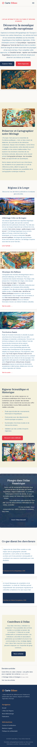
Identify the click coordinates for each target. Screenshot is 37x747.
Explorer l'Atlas (7, 64)
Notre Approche (23, 64)
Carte (11, 3)
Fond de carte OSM (24, 744)
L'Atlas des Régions (8, 710)
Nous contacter (18, 654)
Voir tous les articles (8, 680)
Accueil (4, 708)
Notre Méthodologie (8, 713)
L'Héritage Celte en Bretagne (11, 677)
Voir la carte (6, 306)
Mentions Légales (7, 728)
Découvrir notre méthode (12, 438)
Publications (5, 716)
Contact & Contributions (9, 725)
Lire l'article (6, 246)
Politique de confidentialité (9, 731)
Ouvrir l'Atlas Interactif (18, 520)
